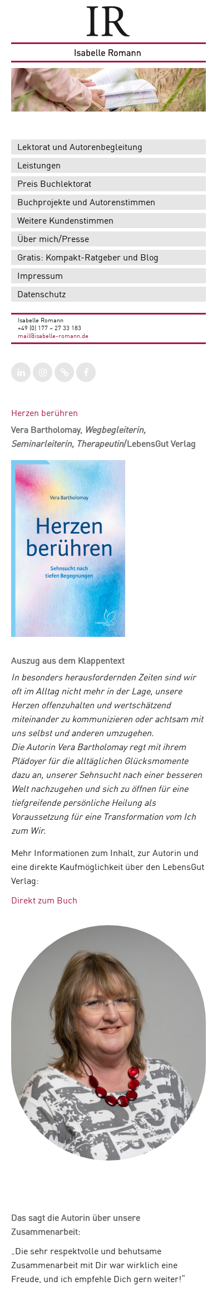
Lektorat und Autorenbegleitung (79, 147)
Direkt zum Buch (44, 901)
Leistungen (39, 166)
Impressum (40, 276)
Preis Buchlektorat (54, 184)
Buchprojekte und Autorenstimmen (86, 203)
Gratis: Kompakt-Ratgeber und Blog (88, 258)
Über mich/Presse (53, 239)
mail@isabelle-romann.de (53, 336)
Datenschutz (41, 295)
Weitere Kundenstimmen (65, 221)
